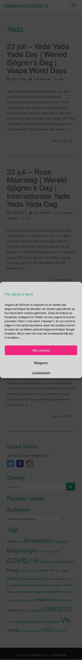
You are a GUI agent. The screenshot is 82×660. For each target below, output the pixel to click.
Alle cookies (41, 350)
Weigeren (41, 362)
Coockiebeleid (41, 372)
